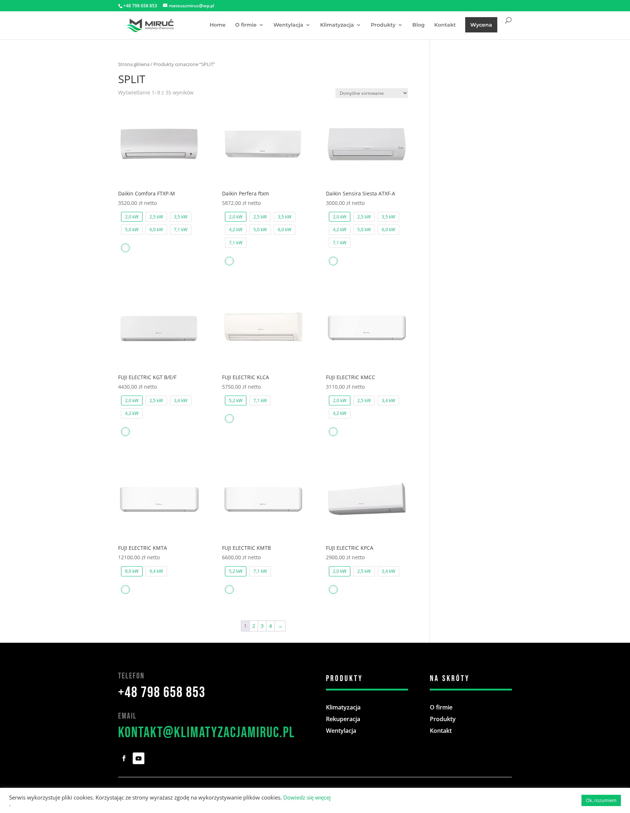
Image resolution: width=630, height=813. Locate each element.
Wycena (481, 25)
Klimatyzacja (337, 25)
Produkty (383, 25)
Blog (418, 25)
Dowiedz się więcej (307, 797)
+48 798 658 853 (162, 692)
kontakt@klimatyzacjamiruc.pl (206, 733)
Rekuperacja (343, 719)
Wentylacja (288, 25)
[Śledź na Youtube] (138, 758)
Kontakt (445, 25)
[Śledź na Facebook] (124, 758)
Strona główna (133, 64)
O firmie (246, 25)
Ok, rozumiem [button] (601, 800)
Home (218, 25)
